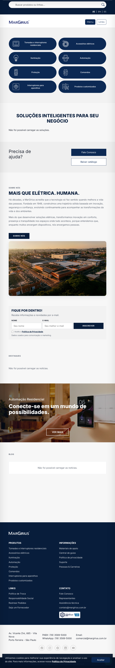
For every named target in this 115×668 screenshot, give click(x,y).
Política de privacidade (70, 557)
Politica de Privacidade (32, 331)
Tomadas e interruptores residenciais (27, 548)
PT (94, 12)
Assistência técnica (69, 603)
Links (101, 22)
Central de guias (67, 553)
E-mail (45, 320)
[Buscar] (103, 4)
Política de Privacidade (64, 661)
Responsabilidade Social (21, 598)
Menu (90, 22)
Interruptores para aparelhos (23, 576)
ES (105, 12)
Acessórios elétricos (19, 553)
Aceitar (100, 659)
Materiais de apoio (68, 548)
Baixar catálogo (89, 161)
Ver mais (57, 432)
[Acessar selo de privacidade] (69, 615)
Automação (14, 562)
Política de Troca (17, 593)
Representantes (67, 598)
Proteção (13, 566)
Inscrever (88, 326)
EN (99, 12)
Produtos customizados (20, 580)
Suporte (63, 562)
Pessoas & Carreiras (69, 566)
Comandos (14, 571)
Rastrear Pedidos (17, 603)
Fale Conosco (88, 152)
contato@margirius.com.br (72, 607)
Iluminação (14, 557)
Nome (14, 320)
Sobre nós (19, 236)
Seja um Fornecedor (19, 607)
